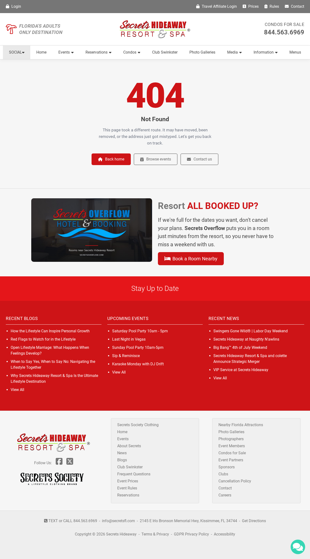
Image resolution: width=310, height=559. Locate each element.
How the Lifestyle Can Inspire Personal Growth (50, 331)
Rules (274, 6)
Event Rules (127, 488)
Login (15, 6)
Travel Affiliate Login (219, 6)
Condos (129, 52)
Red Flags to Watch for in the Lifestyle (43, 339)
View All (17, 389)
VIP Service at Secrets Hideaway (240, 369)
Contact (297, 6)
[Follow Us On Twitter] (69, 463)
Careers (224, 495)
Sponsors (226, 467)
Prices (253, 6)
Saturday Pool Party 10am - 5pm (140, 331)
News (122, 453)
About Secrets (129, 446)
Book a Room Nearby (194, 259)
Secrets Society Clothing (138, 425)
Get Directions (254, 521)
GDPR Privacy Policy (192, 534)
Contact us (203, 159)
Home (41, 52)
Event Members (231, 446)
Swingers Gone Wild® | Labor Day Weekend (250, 331)
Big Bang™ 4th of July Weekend (240, 347)
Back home (114, 159)
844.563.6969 (284, 32)
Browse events (158, 159)
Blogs (122, 460)
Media (232, 52)
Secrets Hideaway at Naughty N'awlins (246, 339)
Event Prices (127, 481)
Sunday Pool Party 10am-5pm (137, 347)
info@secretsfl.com (118, 521)
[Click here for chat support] (298, 547)
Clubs (223, 474)
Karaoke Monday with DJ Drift (138, 364)
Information (264, 52)
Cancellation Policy (234, 481)
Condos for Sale (284, 24)
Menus (295, 52)
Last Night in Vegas (129, 339)
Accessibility (224, 534)
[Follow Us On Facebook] (59, 463)
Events (64, 52)
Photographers (231, 439)
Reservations (96, 52)
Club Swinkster (165, 52)
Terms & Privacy (155, 534)
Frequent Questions (133, 474)
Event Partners (230, 460)
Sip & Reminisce (126, 355)
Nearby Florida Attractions (240, 425)
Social (15, 52)
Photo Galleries (202, 52)
